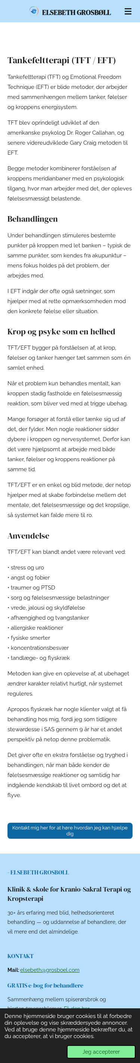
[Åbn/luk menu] (128, 11)
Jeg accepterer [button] (101, 1052)
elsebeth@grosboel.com (50, 970)
